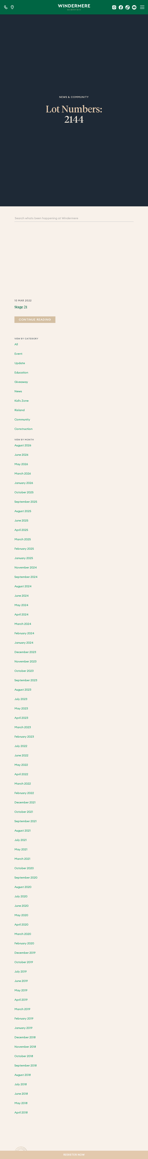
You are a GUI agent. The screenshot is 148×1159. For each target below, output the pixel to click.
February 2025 (24, 548)
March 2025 (22, 539)
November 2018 (25, 1046)
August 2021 (22, 830)
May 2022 (21, 764)
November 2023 (25, 661)
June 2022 (21, 755)
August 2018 (22, 1075)
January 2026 (23, 483)
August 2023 (22, 689)
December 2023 (25, 652)
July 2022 (20, 746)
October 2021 (23, 811)
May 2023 (21, 708)
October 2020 (24, 868)
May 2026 (21, 464)
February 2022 (24, 793)
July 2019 (20, 971)
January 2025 (23, 558)
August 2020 (22, 887)
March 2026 (22, 473)
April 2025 (21, 530)
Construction (23, 429)
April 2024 (21, 614)
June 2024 (21, 595)
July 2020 (20, 896)
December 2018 (25, 1037)
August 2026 (22, 445)
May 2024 (21, 605)
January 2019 (23, 1028)
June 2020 (21, 905)
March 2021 (22, 858)
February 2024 (24, 633)
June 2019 (21, 981)
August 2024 (23, 586)
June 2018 (21, 1093)
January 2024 (23, 642)
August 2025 (22, 511)
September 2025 (25, 501)
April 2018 (21, 1112)
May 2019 (20, 990)
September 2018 (25, 1065)
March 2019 (22, 1009)
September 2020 (25, 877)
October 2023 (24, 670)
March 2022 (22, 783)
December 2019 (25, 952)
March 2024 (22, 624)
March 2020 (22, 934)
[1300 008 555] (6, 7)
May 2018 (20, 1103)
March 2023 (22, 727)
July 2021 (20, 840)
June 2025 (21, 520)
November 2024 (25, 567)
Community (22, 419)
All (16, 344)
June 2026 (21, 454)
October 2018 (23, 1056)
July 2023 (20, 699)
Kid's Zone (21, 400)
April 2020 (21, 924)
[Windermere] (74, 7)
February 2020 (24, 943)
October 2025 (24, 492)
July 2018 (20, 1084)
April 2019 (21, 999)
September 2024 (26, 577)
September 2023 (25, 680)
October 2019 (23, 962)
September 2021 (25, 821)
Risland (19, 410)
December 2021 (25, 802)
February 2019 (23, 1018)
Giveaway (21, 382)
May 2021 (20, 849)
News (18, 391)
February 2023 (24, 736)
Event (18, 353)
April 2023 (21, 717)
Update (19, 363)
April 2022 (21, 774)
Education (21, 372)
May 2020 (21, 915)
